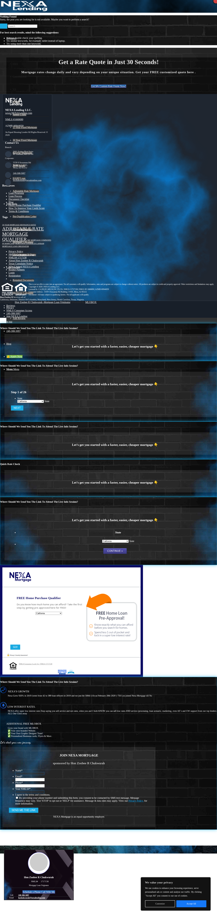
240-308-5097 (19, 173)
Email (18, 776)
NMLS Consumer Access (21, 254)
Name (19, 770)
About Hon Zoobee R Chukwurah (26, 260)
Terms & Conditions (19, 211)
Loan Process (15, 196)
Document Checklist (19, 199)
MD (28, 240)
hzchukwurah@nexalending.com (27, 180)
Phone (19, 782)
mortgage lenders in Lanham (29, 243)
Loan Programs (16, 193)
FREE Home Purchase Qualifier (25, 205)
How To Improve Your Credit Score (27, 208)
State (19, 398)
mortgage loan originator (15, 246)
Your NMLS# (23, 788)
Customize (160, 904)
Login (12, 272)
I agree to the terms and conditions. (32, 794)
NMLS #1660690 (14, 119)
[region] (176, 894)
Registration (15, 275)
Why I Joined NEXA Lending (24, 266)
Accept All (191, 904)
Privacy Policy (16, 251)
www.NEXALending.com (18, 113)
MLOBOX (91, 302)
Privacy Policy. (136, 800)
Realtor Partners (17, 269)
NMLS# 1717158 (18, 257)
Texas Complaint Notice (21, 263)
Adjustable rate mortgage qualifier (23, 234)
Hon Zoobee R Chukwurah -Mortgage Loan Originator (42, 302)
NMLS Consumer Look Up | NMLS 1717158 (35, 664)
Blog (11, 202)
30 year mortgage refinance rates (19, 225)
